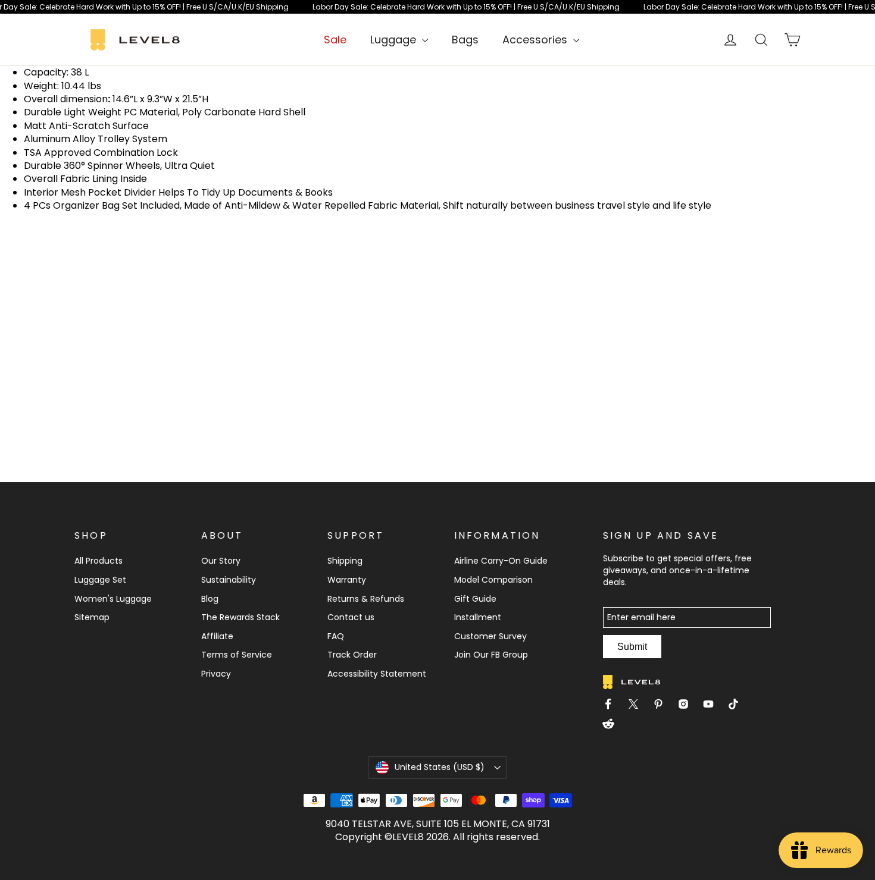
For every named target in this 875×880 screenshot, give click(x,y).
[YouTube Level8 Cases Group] (713, 706)
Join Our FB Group (491, 655)
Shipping (344, 561)
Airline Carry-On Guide (501, 561)
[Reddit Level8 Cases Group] (613, 725)
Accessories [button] (536, 39)
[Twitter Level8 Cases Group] (638, 706)
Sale (335, 39)
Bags (465, 39)
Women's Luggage (113, 599)
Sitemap (92, 617)
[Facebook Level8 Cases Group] (613, 706)
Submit (632, 647)
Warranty (346, 580)
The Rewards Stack (240, 617)
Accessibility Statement (376, 674)
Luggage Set (100, 580)
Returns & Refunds (365, 599)
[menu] (399, 39)
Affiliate (217, 636)
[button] (437, 767)
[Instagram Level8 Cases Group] (688, 706)
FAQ (335, 636)
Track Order (352, 655)
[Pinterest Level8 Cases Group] (663, 706)
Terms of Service (236, 655)
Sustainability (228, 580)
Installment (477, 617)
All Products (98, 561)
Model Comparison (493, 580)
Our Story (220, 561)
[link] (437, 7)
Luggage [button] (394, 39)
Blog (209, 599)
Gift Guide (475, 599)
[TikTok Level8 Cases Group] (738, 706)
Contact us (350, 617)
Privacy (216, 674)
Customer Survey (490, 636)
